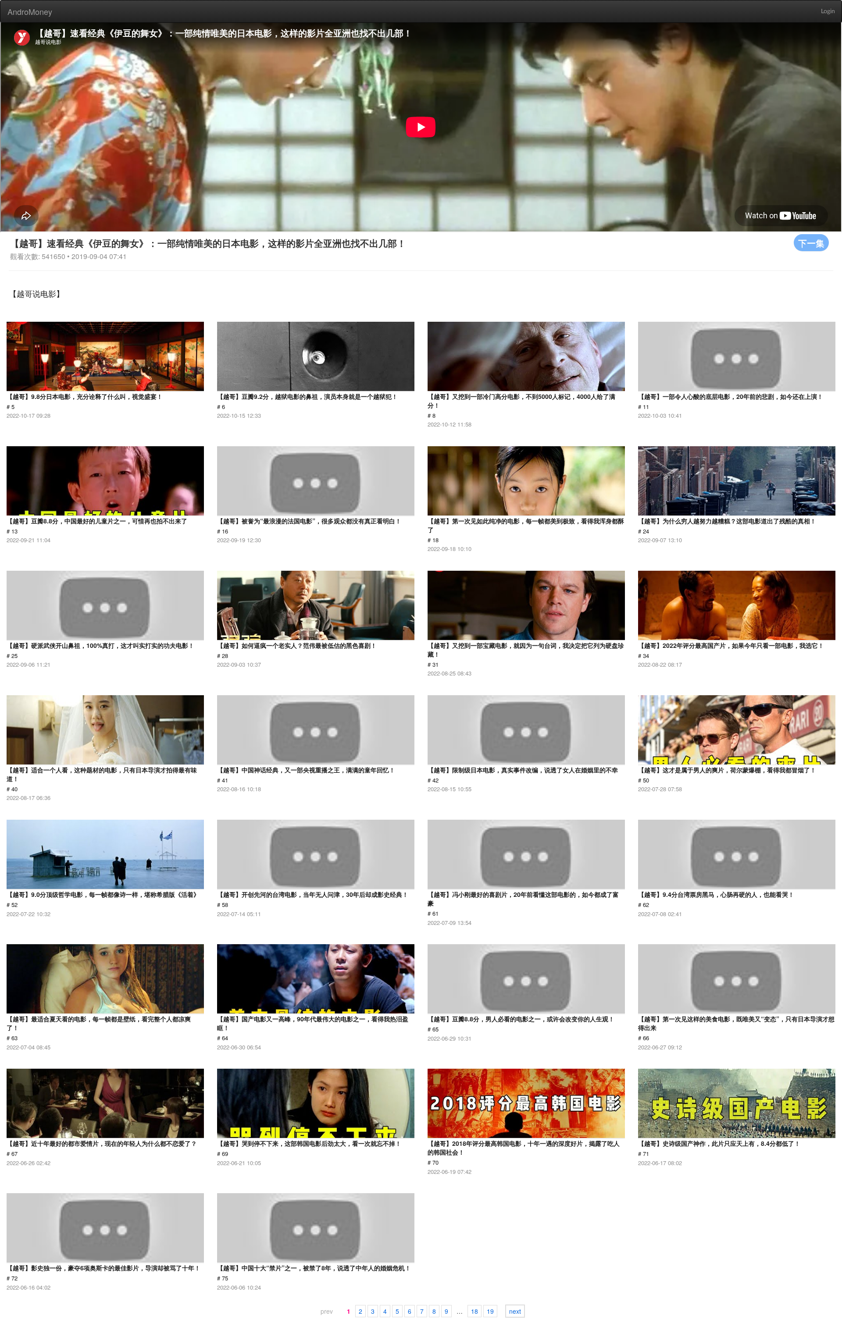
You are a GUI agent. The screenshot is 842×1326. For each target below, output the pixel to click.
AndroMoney (29, 11)
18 (474, 1311)
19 (490, 1311)
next (515, 1311)
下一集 (811, 242)
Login (828, 11)
